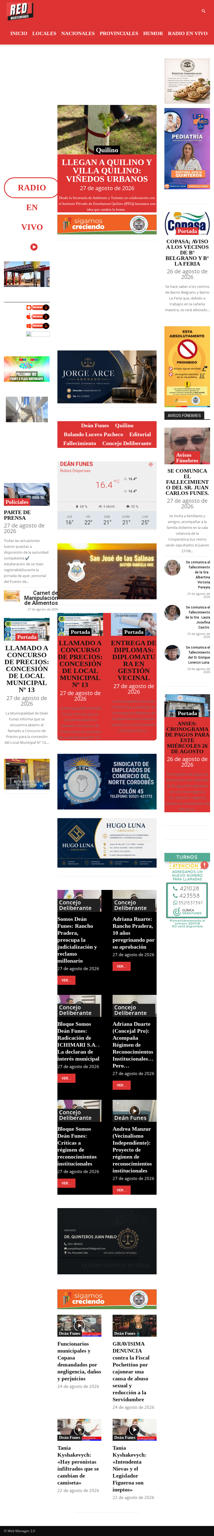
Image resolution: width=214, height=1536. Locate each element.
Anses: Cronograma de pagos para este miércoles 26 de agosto (187, 737)
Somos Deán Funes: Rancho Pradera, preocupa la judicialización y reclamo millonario (77, 940)
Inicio (18, 33)
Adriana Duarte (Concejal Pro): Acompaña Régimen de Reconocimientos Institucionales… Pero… (133, 1045)
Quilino (107, 150)
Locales (44, 33)
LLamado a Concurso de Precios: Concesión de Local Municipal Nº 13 (26, 668)
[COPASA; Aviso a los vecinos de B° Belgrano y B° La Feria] (187, 223)
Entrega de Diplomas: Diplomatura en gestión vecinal (134, 660)
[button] (203, 11)
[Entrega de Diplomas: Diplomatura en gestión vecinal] (134, 624)
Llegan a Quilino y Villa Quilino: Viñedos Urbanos (107, 170)
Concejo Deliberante (75, 905)
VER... (66, 980)
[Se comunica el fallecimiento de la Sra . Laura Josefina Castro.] (172, 613)
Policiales (17, 502)
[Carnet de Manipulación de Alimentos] (12, 596)
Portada (27, 637)
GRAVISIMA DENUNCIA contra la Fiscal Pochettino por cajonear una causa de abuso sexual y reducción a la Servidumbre (131, 1371)
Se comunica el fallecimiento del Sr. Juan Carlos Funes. (187, 482)
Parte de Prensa (17, 515)
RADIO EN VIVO (188, 33)
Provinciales (119, 33)
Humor (153, 33)
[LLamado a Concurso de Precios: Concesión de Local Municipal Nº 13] (27, 629)
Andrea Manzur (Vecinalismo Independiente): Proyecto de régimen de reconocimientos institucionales (132, 1150)
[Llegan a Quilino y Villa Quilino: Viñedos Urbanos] (107, 129)
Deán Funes (130, 1118)
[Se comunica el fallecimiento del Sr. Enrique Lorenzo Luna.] (172, 653)
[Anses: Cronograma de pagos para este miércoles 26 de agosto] (187, 705)
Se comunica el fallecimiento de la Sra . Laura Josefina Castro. (197, 617)
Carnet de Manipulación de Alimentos (41, 598)
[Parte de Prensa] (27, 494)
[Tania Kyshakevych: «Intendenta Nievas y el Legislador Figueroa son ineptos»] (135, 1430)
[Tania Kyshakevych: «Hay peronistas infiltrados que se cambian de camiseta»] (79, 1430)
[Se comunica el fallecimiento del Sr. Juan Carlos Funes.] (187, 446)
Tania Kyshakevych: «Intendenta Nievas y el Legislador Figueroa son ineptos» (130, 1469)
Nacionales (78, 33)
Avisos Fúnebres (187, 457)
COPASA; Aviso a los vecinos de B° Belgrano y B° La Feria (187, 252)
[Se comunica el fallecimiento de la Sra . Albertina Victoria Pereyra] (172, 568)
